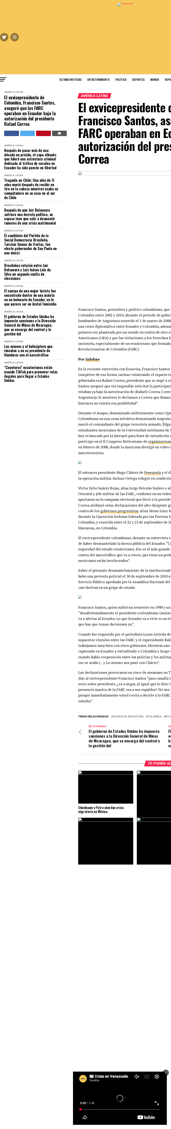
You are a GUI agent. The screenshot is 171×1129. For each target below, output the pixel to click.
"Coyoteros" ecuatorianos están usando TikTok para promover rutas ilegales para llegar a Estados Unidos (31, 374)
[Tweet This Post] (27, 133)
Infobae (93, 359)
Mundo (154, 79)
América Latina (13, 92)
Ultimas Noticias (70, 79)
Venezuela (152, 472)
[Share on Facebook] (11, 133)
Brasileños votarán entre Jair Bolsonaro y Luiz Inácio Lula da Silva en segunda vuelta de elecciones (27, 272)
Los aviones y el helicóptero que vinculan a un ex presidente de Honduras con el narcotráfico (28, 350)
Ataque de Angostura (128, 716)
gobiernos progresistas (119, 510)
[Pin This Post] (43, 133)
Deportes (138, 79)
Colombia (154, 716)
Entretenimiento (98, 79)
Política (120, 79)
